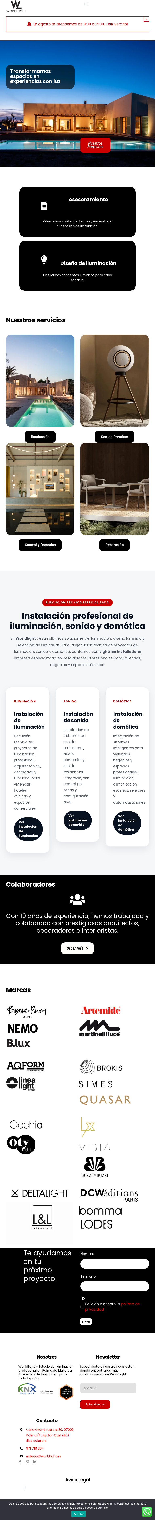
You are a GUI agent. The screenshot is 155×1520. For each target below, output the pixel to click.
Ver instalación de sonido (77, 820)
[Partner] (27, 1385)
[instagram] (27, 1461)
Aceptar (78, 1514)
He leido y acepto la (112, 1307)
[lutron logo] (47, 1385)
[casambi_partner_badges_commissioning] (66, 1385)
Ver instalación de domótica (127, 823)
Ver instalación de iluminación (28, 829)
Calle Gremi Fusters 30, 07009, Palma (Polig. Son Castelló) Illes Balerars (50, 1435)
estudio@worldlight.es (43, 1456)
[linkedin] (34, 1461)
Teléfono (88, 1276)
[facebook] (20, 1461)
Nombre (87, 1253)
